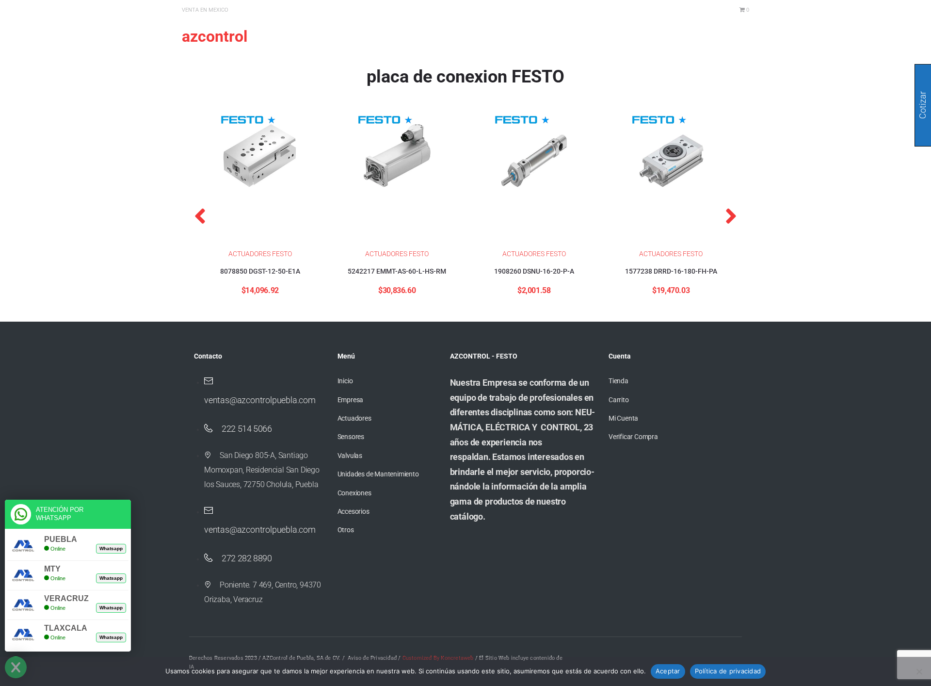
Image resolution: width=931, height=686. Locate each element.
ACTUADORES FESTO (260, 254)
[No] (919, 671)
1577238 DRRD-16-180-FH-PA (671, 271)
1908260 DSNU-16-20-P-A (534, 271)
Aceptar (668, 671)
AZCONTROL (214, 36)
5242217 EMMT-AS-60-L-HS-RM (397, 271)
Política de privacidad (728, 671)
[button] (200, 216)
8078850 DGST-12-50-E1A (260, 271)
